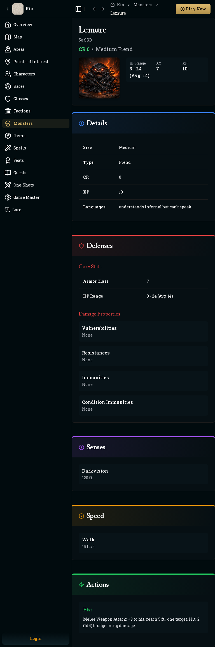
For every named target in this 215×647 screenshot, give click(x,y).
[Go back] (94, 9)
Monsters (143, 4)
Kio (120, 4)
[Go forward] (102, 9)
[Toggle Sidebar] (71, 323)
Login (36, 638)
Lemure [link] (118, 13)
